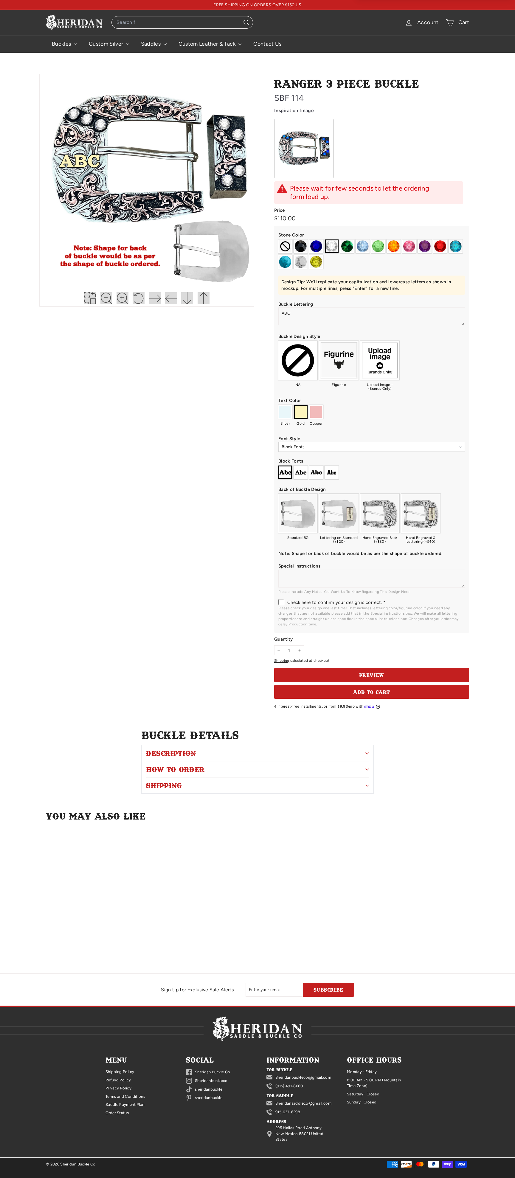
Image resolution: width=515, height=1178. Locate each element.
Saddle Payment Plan (125, 1104)
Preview (371, 675)
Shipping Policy (120, 1071)
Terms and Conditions (125, 1096)
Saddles (151, 44)
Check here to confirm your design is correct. (336, 602)
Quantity (283, 639)
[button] (371, 235)
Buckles (62, 44)
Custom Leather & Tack (208, 44)
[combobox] (182, 22)
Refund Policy (118, 1080)
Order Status (117, 1113)
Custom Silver (107, 44)
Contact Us (267, 44)
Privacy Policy (118, 1088)
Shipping (281, 660)
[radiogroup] (371, 254)
